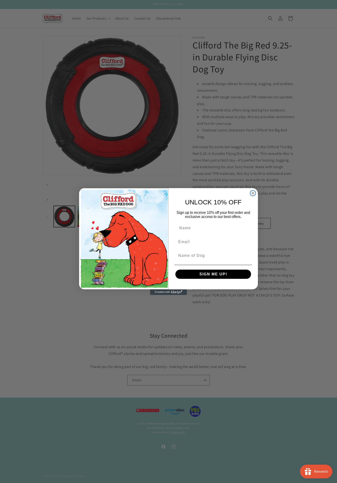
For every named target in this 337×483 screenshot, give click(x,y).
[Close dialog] (253, 193)
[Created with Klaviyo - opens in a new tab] (168, 292)
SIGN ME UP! (213, 274)
